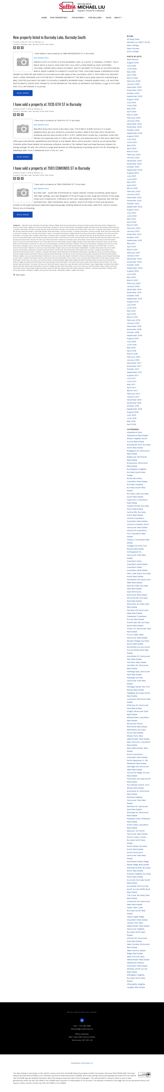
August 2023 (133, 173)
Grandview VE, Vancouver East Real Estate (44, 244)
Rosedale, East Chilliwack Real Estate (108, 256)
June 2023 (132, 179)
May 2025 (131, 108)
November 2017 (134, 366)
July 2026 (131, 66)
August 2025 (133, 99)
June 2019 (131, 308)
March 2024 (132, 151)
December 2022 (134, 197)
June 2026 (132, 69)
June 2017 (132, 381)
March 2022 (132, 225)
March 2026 (132, 78)
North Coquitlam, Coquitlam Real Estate (43, 252)
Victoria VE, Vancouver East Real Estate (87, 266)
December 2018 (134, 326)
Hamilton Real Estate (65, 244)
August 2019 (132, 302)
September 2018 (134, 335)
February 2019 (133, 320)
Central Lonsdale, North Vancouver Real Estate (104, 231)
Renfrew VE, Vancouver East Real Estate (57, 256)
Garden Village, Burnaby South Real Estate (81, 242)
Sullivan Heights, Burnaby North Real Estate (27, 262)
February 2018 (133, 357)
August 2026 (133, 62)
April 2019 (131, 314)
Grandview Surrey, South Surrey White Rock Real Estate (138, 650)
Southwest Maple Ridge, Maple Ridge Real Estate (69, 260)
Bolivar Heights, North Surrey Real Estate (63, 225)
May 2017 (131, 384)
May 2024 (131, 145)
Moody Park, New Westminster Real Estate (69, 250)
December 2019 (134, 289)
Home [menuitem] (44, 17)
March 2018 (132, 354)
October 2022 (133, 203)
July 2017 (131, 378)
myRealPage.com (86, 1063)
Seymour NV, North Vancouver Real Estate (52, 258)
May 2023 (131, 182)
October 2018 (133, 332)
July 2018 (131, 341)
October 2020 (133, 265)
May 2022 (131, 219)
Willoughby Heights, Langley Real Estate (71, 270)
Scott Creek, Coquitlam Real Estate (25, 258)
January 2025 (133, 121)
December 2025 (134, 87)
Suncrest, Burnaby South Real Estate (55, 262)
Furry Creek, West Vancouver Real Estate (52, 242)
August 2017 (133, 375)
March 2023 (132, 188)
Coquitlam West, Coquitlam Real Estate (61, 235)
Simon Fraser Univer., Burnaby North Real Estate (83, 258)
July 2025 (131, 102)
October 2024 (133, 130)
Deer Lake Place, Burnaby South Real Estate (90, 235)
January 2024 (133, 157)
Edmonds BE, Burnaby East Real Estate (99, 237)
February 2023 (133, 191)
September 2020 (134, 268)
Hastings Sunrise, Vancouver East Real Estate (37, 246)
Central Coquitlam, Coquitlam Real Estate (74, 231)
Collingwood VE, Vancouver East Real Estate (136, 555)
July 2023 (131, 176)
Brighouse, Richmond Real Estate (40, 227)
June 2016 (131, 418)
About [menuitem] (117, 17)
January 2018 (133, 360)
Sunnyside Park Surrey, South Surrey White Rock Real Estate (89, 262)
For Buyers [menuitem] (77, 17)
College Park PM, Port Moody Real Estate (82, 233)
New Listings (133, 45)
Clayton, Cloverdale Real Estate (57, 233)
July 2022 (131, 213)
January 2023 (133, 194)
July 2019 (131, 305)
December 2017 (134, 363)
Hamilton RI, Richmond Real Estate (85, 244)
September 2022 (134, 207)
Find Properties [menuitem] (58, 17)
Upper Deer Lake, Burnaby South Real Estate (75, 264)
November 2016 (134, 403)
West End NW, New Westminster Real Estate (63, 268)
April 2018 (131, 351)
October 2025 (133, 93)
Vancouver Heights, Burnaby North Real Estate (57, 266)
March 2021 (132, 249)
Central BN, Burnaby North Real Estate (47, 231)
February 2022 (133, 228)
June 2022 (132, 216)
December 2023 (134, 161)
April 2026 (131, 75)
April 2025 (131, 111)
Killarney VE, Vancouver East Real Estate (42, 248)
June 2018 (131, 345)
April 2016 (131, 424)
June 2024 (132, 142)
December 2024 (134, 124)
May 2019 (131, 311)
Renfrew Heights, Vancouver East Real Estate (28, 256)
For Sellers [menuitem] (94, 17)
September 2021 (134, 240)
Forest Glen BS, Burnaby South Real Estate (101, 240)
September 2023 (134, 170)
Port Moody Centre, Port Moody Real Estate (77, 254)
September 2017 (134, 372)
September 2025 (134, 96)
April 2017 (131, 387)
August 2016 (132, 412)
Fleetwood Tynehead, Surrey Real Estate (72, 240)
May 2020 (131, 277)
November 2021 (134, 234)
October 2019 (133, 295)
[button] (82, 1020)
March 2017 (132, 390)
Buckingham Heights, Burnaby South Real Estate (92, 227)
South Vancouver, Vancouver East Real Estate (37, 260)
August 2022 (133, 210)
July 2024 (131, 139)
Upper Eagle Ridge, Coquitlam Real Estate (105, 264)
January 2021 (133, 256)
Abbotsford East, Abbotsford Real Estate (35, 225)
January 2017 (133, 397)
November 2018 (134, 329)
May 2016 (131, 421)
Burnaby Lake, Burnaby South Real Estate (37, 44)
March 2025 (132, 115)
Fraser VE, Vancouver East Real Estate (25, 242)
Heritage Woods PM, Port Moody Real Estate (67, 246)
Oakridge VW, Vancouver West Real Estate (102, 252)
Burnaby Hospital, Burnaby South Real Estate (44, 229)
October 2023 (133, 167)
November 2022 (134, 200)
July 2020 (131, 274)
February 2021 (133, 253)
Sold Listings (133, 51)
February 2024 (133, 154)
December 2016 (134, 400)
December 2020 (134, 259)
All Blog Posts (133, 39)
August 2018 (132, 338)
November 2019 (134, 292)
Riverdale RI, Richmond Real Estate (83, 256)
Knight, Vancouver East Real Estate (68, 248)
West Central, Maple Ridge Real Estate (34, 268)
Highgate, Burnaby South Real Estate (95, 246)
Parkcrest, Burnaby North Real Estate (50, 254)
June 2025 (132, 105)
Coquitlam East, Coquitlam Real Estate (35, 235)
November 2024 (134, 127)
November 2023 (134, 164)
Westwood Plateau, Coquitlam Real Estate (92, 268)
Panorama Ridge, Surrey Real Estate (25, 254)
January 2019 (133, 323)
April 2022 (131, 222)
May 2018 (131, 348)
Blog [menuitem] (108, 17)
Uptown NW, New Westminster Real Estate (27, 266)
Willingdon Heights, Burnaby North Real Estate (42, 270)
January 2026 (133, 84)
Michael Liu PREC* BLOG (138, 42)
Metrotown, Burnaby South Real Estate (42, 250)
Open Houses (133, 48)
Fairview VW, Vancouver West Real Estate (44, 240)
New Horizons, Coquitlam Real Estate (97, 250)
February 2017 (133, 394)
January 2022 (133, 231)
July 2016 (131, 415)
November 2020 (134, 262)
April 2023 (131, 185)
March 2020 (132, 280)
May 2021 (131, 243)
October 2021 (133, 237)
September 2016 (134, 409)
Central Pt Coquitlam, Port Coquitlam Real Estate (30, 233)
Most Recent (132, 59)
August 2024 (133, 136)
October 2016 (133, 406)
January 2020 (133, 286)
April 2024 (131, 148)
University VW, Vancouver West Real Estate (45, 264)
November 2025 (134, 90)
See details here (41, 58)
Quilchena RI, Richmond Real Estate (105, 254)
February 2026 (133, 81)
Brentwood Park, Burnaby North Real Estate (92, 225)
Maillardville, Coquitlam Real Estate (92, 248)
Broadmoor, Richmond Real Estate (63, 227)
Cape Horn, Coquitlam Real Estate (99, 229)
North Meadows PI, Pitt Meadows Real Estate (72, 252)
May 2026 (131, 72)
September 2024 (134, 133)
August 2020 (133, 271)
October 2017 (133, 369)
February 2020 (133, 283)
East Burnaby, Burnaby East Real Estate (46, 237)
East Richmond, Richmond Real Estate (72, 237)
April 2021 (131, 246)
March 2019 (132, 317)
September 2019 (134, 299)
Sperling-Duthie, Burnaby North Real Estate (100, 260)
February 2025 (133, 118)
